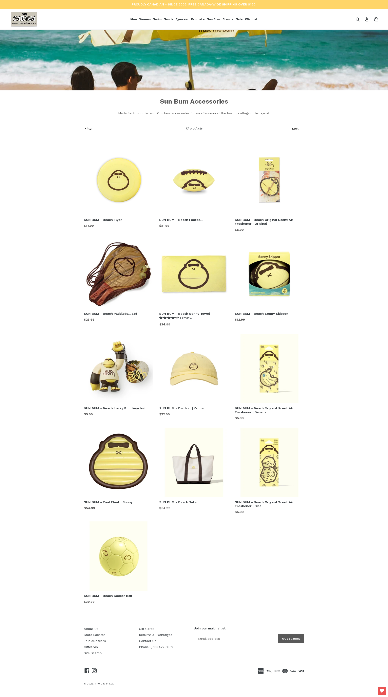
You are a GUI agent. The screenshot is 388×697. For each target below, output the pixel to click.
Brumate (198, 19)
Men (134, 19)
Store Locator (94, 635)
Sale (239, 19)
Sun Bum (214, 19)
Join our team (95, 641)
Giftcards (91, 647)
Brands (228, 19)
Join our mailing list (210, 628)
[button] (169, 318)
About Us (91, 629)
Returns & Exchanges (155, 635)
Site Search (93, 653)
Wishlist (251, 19)
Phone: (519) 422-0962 (156, 647)
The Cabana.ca (104, 683)
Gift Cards (146, 629)
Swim (157, 19)
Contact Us (147, 641)
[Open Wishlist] (382, 691)
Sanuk (169, 19)
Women (145, 19)
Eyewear (183, 19)
